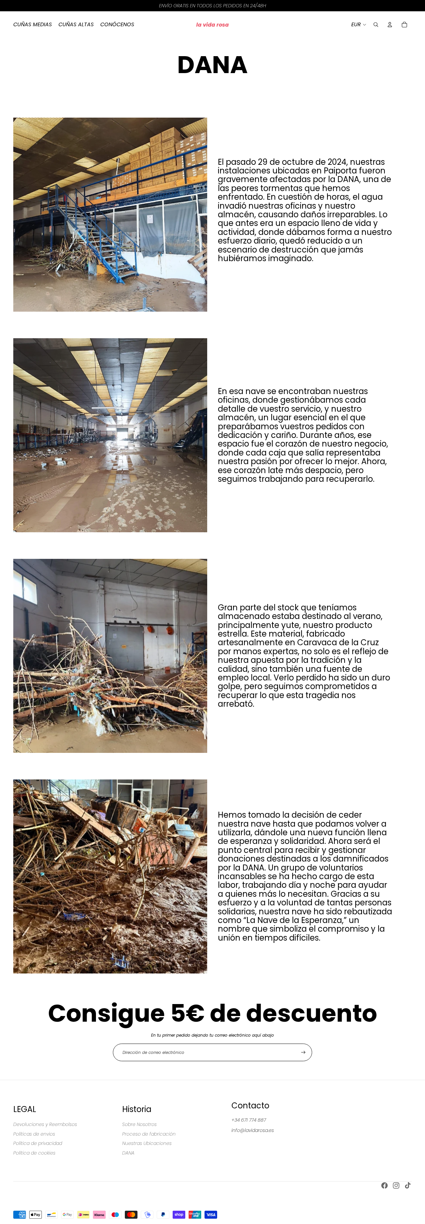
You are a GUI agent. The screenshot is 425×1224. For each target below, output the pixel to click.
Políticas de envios (34, 1134)
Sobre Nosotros (139, 1124)
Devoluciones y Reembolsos (45, 1124)
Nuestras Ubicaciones (147, 1143)
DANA (128, 1153)
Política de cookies (34, 1153)
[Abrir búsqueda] (376, 24)
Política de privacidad (37, 1143)
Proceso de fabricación (149, 1134)
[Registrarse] (303, 1052)
